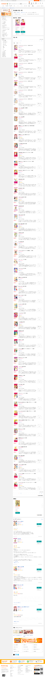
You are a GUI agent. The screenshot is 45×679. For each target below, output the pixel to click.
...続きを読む (16, 561)
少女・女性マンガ (10, 5)
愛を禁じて (18, 12)
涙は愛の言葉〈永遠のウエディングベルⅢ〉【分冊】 (26, 152)
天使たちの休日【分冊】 (22, 214)
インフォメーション (20, 671)
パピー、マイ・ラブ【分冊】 (23, 259)
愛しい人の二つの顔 (20, 584)
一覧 (42, 519)
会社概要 (27, 666)
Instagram (11, 673)
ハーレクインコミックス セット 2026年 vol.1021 (26, 54)
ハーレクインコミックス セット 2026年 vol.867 (25, 81)
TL (3, 48)
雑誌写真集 (33, 5)
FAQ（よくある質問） (20, 670)
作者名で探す (4, 53)
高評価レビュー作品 (4, 35)
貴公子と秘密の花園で (22, 455)
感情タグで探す (4, 56)
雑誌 (3, 46)
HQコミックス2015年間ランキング (17, 635)
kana (15, 592)
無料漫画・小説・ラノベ (13, 667)
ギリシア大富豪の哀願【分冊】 (23, 446)
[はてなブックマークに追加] (18, 655)
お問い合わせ (19, 672)
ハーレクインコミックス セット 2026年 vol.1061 (26, 72)
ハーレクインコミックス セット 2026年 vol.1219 (26, 45)
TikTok (11, 674)
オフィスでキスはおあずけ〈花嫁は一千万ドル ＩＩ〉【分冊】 (27, 411)
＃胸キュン (19, 602)
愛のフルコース (23, 12)
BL (14, 5)
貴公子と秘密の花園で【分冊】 (23, 223)
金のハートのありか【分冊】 (23, 295)
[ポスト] (14, 654)
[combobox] (15, 3)
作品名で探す (4, 52)
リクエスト (19, 673)
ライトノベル (4, 43)
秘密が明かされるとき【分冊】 (23, 437)
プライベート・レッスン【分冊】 (23, 393)
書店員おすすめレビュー (5, 34)
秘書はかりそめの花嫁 (21, 566)
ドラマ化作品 (4, 22)
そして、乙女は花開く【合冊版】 (23, 107)
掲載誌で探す (4, 54)
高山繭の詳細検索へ (40, 495)
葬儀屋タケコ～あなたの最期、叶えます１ (23, 606)
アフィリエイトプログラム (21, 674)
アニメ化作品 (4, 21)
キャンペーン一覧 (4, 32)
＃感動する (15, 621)
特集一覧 (3, 31)
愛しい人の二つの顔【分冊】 (23, 286)
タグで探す (3, 51)
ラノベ (21, 5)
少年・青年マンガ (7, 5)
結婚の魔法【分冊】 (21, 330)
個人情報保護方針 (28, 669)
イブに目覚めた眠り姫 (22, 321)
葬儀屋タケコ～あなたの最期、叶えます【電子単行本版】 (27, 125)
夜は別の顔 (19, 538)
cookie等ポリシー (28, 671)
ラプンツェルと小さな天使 (22, 268)
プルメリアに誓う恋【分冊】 (23, 464)
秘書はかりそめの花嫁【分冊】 (23, 277)
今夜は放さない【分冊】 (22, 375)
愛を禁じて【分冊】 (21, 339)
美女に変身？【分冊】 (22, 188)
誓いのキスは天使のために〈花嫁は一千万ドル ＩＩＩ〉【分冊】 (28, 402)
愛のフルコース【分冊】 (22, 428)
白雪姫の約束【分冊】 (22, 179)
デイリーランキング (4, 20)
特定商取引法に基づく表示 (29, 670)
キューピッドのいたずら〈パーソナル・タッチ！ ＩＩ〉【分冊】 (28, 482)
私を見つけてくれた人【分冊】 (23, 357)
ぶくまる (3, 36)
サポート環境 (19, 669)
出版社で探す (4, 55)
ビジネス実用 (29, 5)
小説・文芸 (25, 5)
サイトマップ (27, 672)
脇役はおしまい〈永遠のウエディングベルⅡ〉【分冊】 (26, 161)
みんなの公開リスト (4, 33)
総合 (3, 5)
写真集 (3, 47)
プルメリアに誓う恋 (20, 521)
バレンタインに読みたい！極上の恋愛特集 (28, 636)
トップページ (11, 666)
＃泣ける (18, 621)
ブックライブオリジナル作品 (5, 29)
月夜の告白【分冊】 (21, 232)
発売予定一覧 (4, 18)
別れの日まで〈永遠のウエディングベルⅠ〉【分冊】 (26, 170)
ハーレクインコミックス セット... (17, 28)
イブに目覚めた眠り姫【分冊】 (23, 143)
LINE (10, 671)
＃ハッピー (17, 562)
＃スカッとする (16, 602)
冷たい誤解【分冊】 (21, 241)
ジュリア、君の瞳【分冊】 (22, 366)
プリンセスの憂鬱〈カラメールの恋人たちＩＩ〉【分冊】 (27, 348)
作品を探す (19, 667)
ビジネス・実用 (5, 45)
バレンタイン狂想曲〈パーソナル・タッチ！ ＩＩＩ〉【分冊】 (27, 473)
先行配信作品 (4, 30)
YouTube (11, 675)
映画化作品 (3, 23)
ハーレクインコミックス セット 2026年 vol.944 (25, 63)
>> (41, 40)
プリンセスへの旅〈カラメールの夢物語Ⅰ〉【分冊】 (26, 250)
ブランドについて (28, 667)
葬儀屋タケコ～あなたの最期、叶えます (24, 134)
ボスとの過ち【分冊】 (22, 384)
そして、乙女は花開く (22, 116)
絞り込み (10, 3)
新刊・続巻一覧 (4, 19)
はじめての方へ (19, 666)
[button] (17, 32)
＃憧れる (15, 562)
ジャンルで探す (4, 50)
